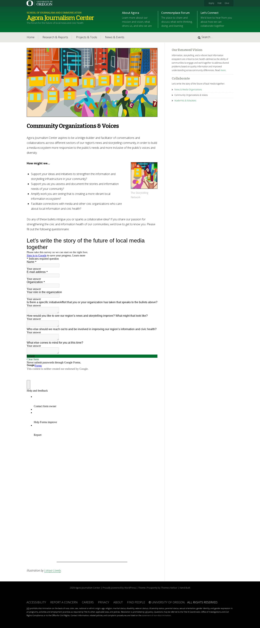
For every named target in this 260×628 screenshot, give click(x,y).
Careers (88, 602)
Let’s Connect (216, 19)
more (223, 70)
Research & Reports (55, 37)
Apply (211, 3)
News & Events (114, 37)
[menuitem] (213, 3)
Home (30, 37)
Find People (136, 602)
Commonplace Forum (176, 19)
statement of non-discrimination (156, 615)
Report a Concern (64, 602)
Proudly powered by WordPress (119, 587)
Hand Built (185, 587)
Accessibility (36, 602)
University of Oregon (168, 602)
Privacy (103, 602)
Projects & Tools (86, 37)
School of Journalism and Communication (54, 13)
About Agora (137, 19)
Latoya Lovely (52, 570)
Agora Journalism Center (60, 18)
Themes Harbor (169, 587)
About (118, 602)
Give (227, 3)
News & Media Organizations (188, 89)
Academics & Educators (185, 100)
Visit (219, 3)
